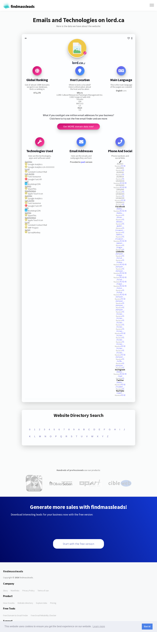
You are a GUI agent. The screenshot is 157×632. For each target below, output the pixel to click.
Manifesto (15, 590)
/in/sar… (120, 279)
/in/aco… (120, 314)
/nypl (120, 376)
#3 (125, 183)
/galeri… (120, 226)
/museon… (120, 386)
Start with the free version (78, 544)
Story (5, 590)
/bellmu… (120, 234)
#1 (122, 166)
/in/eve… (120, 262)
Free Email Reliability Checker (43, 615)
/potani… (120, 243)
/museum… (120, 230)
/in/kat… (120, 292)
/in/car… (120, 288)
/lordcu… (120, 208)
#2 (124, 166)
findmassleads (22, 6)
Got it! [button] (147, 626)
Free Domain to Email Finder (15, 615)
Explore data (41, 603)
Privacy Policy (28, 590)
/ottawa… (120, 221)
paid (83, 162)
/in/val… (120, 258)
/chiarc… (120, 217)
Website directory (25, 603)
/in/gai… (120, 275)
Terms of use (43, 590)
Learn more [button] (99, 626)
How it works (8, 603)
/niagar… (120, 247)
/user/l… (120, 393)
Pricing (53, 603)
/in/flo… (120, 361)
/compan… (120, 253)
